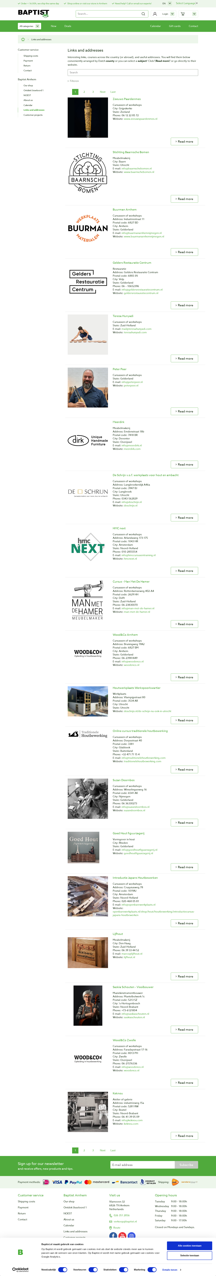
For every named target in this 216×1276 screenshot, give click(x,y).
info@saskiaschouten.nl (135, 1014)
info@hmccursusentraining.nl (139, 555)
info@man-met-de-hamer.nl (138, 608)
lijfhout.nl (129, 957)
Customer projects (33, 114)
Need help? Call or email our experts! (133, 3)
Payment (28, 60)
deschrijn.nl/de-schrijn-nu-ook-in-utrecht (147, 711)
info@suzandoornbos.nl (135, 807)
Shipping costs (31, 55)
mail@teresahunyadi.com (136, 329)
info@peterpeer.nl (132, 382)
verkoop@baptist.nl (125, 1221)
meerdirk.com (132, 449)
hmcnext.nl (130, 559)
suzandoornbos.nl (134, 810)
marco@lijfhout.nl (132, 954)
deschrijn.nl (130, 505)
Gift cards (175, 26)
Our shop (28, 85)
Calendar (155, 26)
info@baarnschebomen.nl (137, 168)
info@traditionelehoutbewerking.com (144, 758)
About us (28, 100)
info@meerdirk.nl (132, 445)
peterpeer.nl (131, 385)
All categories (26, 26)
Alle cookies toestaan (189, 1245)
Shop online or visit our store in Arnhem (87, 3)
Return (27, 65)
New (53, 26)
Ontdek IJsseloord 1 (33, 90)
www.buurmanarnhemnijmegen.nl (144, 236)
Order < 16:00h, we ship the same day (40, 3)
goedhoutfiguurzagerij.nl (138, 853)
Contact (193, 26)
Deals (68, 26)
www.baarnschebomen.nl (139, 172)
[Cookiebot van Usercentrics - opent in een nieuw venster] (20, 1269)
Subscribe (186, 1165)
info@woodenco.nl (133, 661)
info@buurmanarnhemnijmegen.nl (142, 233)
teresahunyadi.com (135, 332)
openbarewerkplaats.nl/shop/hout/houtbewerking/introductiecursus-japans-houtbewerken (154, 913)
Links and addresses (34, 110)
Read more (185, 141)
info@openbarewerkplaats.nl (138, 905)
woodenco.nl (131, 665)
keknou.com (131, 1124)
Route (116, 1228)
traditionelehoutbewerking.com (142, 761)
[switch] (93, 1269)
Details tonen (169, 1269)
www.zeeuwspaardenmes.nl (140, 119)
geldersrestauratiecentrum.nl (141, 293)
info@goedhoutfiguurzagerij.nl (139, 850)
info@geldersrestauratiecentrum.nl (142, 290)
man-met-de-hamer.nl (137, 612)
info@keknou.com (132, 1120)
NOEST (27, 95)
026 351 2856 (122, 1215)
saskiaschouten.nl (134, 1017)
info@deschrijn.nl (132, 502)
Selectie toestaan (189, 1255)
